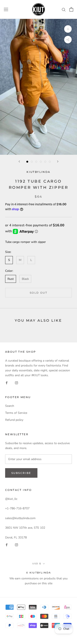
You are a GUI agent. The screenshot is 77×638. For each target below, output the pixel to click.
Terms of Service (16, 413)
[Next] (57, 161)
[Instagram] (16, 382)
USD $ (36, 563)
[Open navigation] (6, 9)
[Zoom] (68, 29)
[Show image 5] (45, 162)
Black (25, 279)
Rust (10, 279)
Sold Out (38, 292)
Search (9, 406)
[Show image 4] (41, 162)
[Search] (64, 9)
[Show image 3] (36, 162)
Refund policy (14, 420)
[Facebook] (6, 382)
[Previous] (19, 161)
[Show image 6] (50, 162)
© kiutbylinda (38, 572)
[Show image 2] (32, 162)
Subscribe (21, 473)
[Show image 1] (27, 162)
